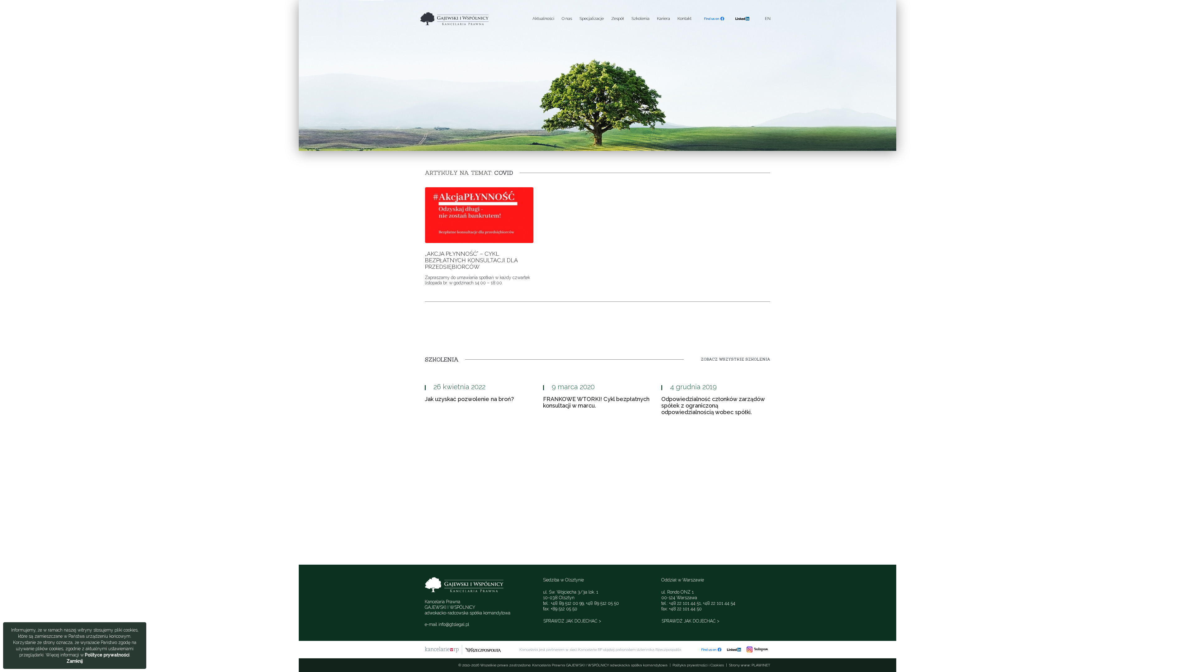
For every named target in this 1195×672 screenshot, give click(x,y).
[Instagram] (757, 649)
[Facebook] (714, 19)
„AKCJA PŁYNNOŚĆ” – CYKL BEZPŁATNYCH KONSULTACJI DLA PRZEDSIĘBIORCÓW (471, 260)
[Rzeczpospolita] (483, 649)
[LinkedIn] (742, 19)
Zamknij (75, 661)
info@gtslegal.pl (453, 624)
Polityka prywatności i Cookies (698, 665)
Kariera (663, 18)
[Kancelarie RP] (442, 649)
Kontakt (684, 18)
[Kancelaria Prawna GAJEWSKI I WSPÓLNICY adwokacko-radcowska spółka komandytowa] (468, 18)
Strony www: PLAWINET (749, 665)
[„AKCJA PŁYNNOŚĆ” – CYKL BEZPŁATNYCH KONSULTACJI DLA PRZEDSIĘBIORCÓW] (479, 214)
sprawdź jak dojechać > (572, 620)
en (768, 18)
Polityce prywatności (107, 654)
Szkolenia (640, 18)
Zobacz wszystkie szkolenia (735, 359)
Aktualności (543, 18)
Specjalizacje (591, 18)
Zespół (617, 18)
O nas (567, 18)
